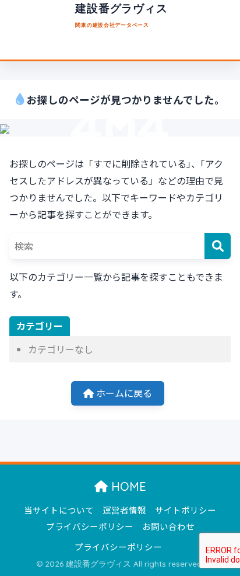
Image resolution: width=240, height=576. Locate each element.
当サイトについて (145, 48)
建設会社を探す (71, 48)
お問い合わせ (168, 526)
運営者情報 (124, 510)
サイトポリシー (185, 510)
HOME (127, 486)
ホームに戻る (123, 393)
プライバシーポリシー (89, 526)
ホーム (17, 48)
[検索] (217, 246)
